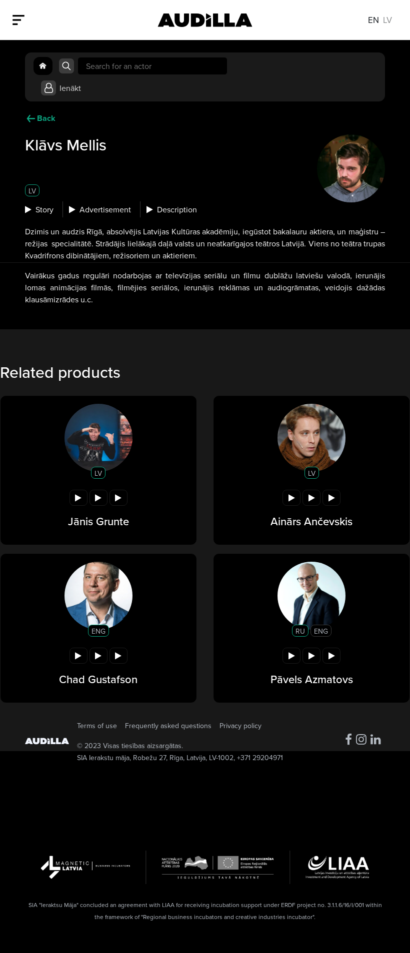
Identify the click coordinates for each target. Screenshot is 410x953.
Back (46, 118)
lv (387, 19)
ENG (99, 631)
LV (32, 191)
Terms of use (97, 726)
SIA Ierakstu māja (103, 758)
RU (300, 631)
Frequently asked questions (168, 726)
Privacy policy (241, 726)
